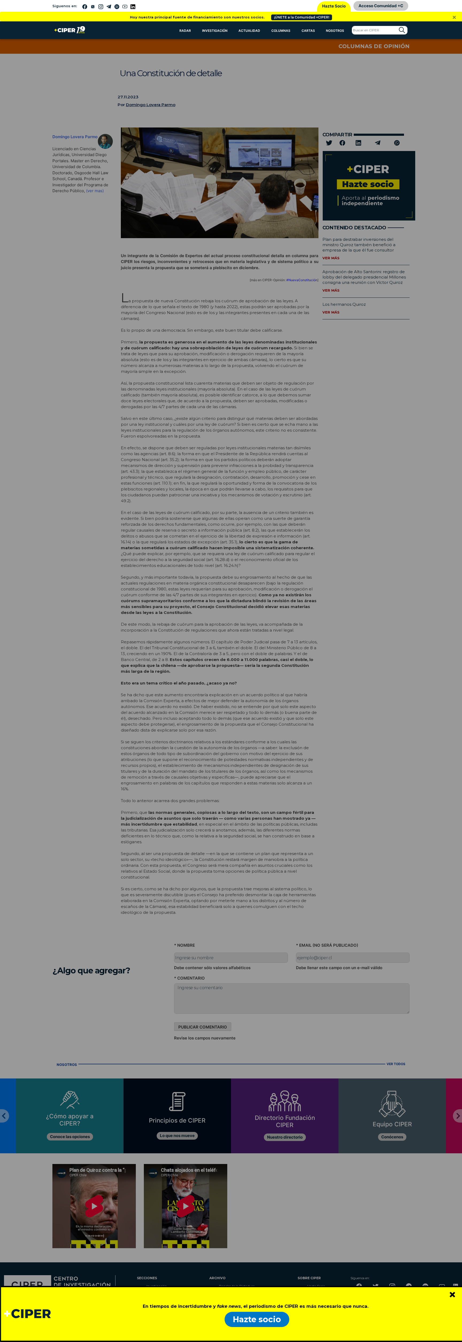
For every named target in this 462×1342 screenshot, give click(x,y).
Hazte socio (257, 1319)
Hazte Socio (334, 6)
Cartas (308, 31)
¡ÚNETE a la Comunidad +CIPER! (301, 17)
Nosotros (335, 31)
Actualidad (249, 31)
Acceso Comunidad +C (381, 5)
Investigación (215, 31)
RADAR (185, 31)
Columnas (280, 31)
